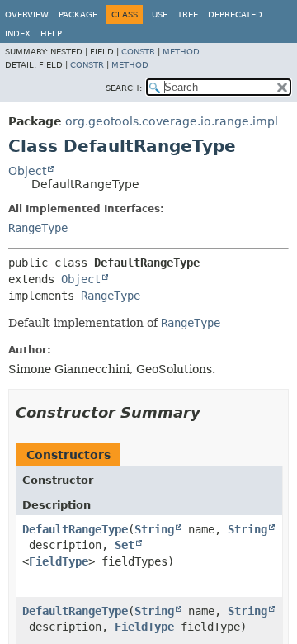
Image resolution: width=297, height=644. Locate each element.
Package (78, 14)
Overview (27, 14)
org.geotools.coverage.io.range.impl (171, 121)
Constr (138, 51)
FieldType (58, 561)
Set (124, 545)
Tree (187, 14)
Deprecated (235, 14)
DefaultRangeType (75, 529)
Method (181, 51)
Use (159, 14)
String (154, 529)
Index (18, 33)
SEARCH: (124, 87)
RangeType (38, 227)
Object (27, 171)
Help (51, 33)
